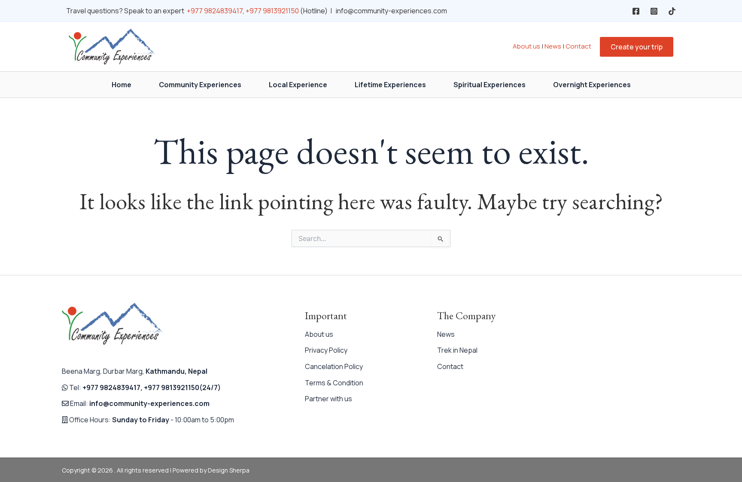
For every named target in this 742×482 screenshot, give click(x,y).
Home (121, 84)
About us (526, 46)
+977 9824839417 (215, 10)
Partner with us (328, 398)
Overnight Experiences (592, 84)
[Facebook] (636, 11)
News (552, 46)
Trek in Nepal (457, 350)
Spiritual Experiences (489, 84)
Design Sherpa (228, 470)
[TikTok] (672, 11)
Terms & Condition (334, 382)
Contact (578, 46)
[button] (636, 47)
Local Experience (298, 84)
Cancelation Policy (334, 366)
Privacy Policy (326, 350)
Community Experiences (200, 84)
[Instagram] (654, 11)
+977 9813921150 (272, 10)
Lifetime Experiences (390, 84)
